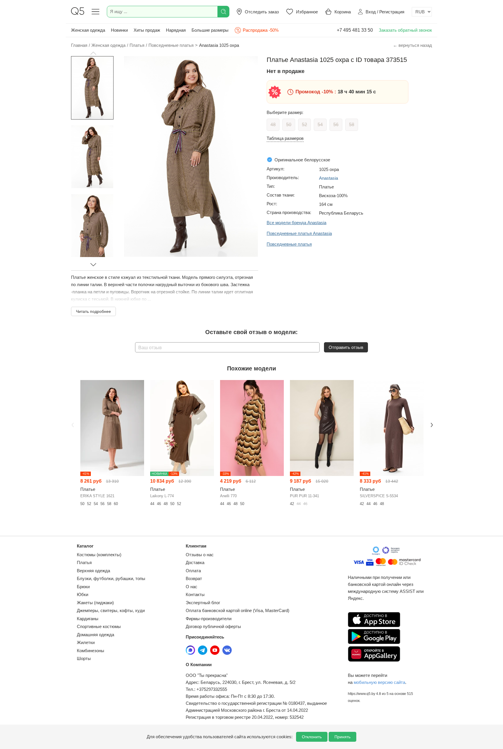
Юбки (82, 594)
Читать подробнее (93, 311)
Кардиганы (87, 618)
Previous (72, 424)
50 (288, 124)
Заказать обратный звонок (405, 30)
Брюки (83, 586)
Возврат (194, 578)
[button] (93, 53)
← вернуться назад (412, 45)
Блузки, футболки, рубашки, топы (111, 578)
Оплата (193, 570)
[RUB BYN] (422, 12)
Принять (342, 736)
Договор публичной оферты (213, 626)
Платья (84, 562)
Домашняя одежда (95, 634)
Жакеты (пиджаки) (95, 602)
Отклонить (312, 736)
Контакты (195, 594)
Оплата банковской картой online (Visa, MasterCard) (237, 610)
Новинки (119, 30)
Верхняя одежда (93, 570)
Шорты (84, 658)
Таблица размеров (285, 138)
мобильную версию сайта (379, 682)
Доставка (195, 562)
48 (273, 124)
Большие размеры (210, 30)
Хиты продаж (147, 30)
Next (431, 424)
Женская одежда (88, 30)
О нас (191, 586)
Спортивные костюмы (99, 626)
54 (320, 124)
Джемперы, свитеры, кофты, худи (111, 610)
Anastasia (328, 178)
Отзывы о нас (200, 554)
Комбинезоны (90, 650)
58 (351, 124)
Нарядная (176, 30)
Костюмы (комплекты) (99, 554)
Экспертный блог (203, 602)
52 (304, 124)
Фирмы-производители (208, 618)
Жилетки (86, 642)
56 (336, 124)
